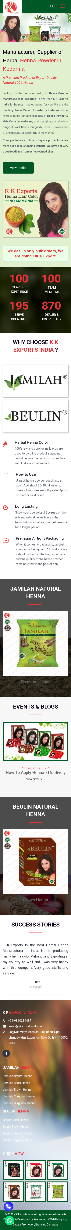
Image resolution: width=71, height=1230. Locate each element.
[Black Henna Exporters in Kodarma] (57, 1170)
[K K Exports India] (12, 7)
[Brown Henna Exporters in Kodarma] (13, 1191)
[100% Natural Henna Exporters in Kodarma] (13, 1170)
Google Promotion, (24, 1224)
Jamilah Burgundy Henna (19, 1103)
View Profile (18, 168)
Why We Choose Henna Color (36, 772)
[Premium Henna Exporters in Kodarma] (57, 1191)
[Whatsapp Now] (9, 1220)
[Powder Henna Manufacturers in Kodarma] (35, 643)
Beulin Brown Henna (16, 1126)
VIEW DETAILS (34, 779)
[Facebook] (6, 1053)
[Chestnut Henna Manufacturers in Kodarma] (35, 861)
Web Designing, (58, 1219)
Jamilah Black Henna (16, 1083)
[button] (5, 27)
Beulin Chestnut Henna (18, 1133)
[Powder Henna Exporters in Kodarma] (35, 1191)
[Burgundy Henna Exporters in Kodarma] (35, 1170)
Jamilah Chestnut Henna (19, 1096)
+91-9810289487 (19, 1020)
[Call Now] (8, 1206)
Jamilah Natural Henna (17, 1076)
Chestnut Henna (35, 900)
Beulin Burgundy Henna (18, 1140)
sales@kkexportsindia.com (26, 1026)
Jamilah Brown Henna (17, 1089)
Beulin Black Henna (15, 1120)
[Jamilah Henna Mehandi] (35, 382)
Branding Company (46, 1224)
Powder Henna (35, 682)
